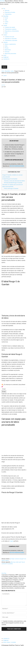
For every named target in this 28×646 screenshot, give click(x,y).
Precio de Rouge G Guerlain (11, 188)
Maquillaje (5, 16)
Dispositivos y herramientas (12, 31)
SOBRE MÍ (5, 57)
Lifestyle (5, 42)
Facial (6, 18)
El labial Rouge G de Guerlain (9, 178)
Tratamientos (8, 14)
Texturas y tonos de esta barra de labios (14, 180)
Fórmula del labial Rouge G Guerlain (13, 182)
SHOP (4, 55)
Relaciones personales (10, 53)
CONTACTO (6, 59)
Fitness (6, 48)
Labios (6, 21)
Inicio (3, 71)
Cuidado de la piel (9, 36)
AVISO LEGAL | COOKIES (9, 642)
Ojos (6, 19)
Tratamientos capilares (10, 29)
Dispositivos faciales (10, 12)
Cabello (5, 25)
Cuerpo (5, 34)
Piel (4, 8)
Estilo (6, 33)
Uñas (6, 23)
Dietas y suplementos (10, 44)
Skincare (7, 10)
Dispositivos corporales (11, 38)
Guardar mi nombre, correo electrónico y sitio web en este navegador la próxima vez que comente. (14, 622)
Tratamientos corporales (11, 40)
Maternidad (8, 49)
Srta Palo (3, 85)
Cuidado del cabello (10, 27)
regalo (11, 541)
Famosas (7, 51)
